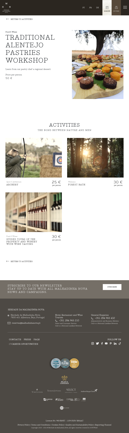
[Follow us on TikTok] (120, 344)
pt (84, 7)
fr (90, 7)
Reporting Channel (103, 425)
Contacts (15, 339)
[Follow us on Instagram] (92, 344)
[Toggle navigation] (125, 7)
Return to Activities (21, 19)
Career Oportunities (24, 344)
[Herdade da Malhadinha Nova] (6, 8)
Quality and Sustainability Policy (80, 425)
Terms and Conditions (40, 425)
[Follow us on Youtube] (106, 344)
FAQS (37, 339)
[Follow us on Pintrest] (111, 344)
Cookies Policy (58, 425)
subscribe (112, 287)
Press (27, 339)
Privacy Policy (24, 425)
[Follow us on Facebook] (102, 344)
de (97, 7)
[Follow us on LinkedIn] (115, 344)
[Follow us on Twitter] (97, 344)
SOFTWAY (94, 428)
